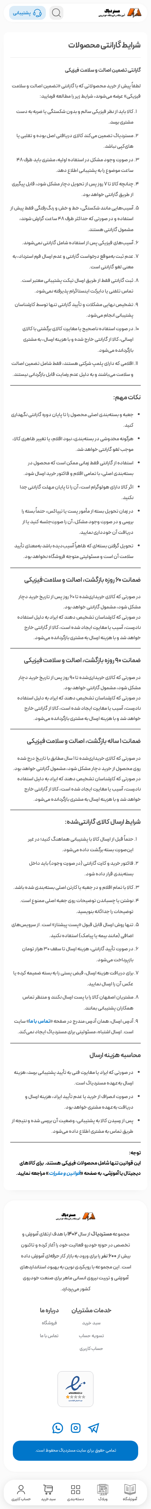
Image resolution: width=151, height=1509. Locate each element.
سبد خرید (91, 1323)
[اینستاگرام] (75, 1428)
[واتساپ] (57, 1428)
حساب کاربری (91, 1349)
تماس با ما (49, 1336)
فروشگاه (49, 1323)
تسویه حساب (91, 1336)
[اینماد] (75, 1389)
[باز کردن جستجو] (56, 13)
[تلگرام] (93, 1428)
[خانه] (75, 1216)
